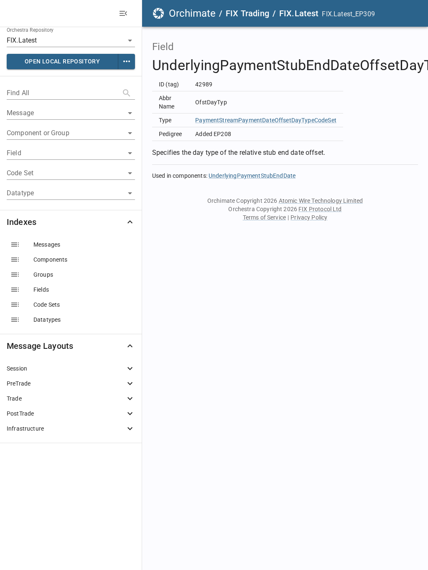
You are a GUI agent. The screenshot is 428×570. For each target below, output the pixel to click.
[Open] (130, 40)
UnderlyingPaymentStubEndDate (252, 175)
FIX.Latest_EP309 (348, 14)
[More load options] (126, 61)
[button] (71, 222)
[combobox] (59, 40)
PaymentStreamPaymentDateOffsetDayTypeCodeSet (265, 120)
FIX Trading (247, 13)
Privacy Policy (308, 217)
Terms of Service (264, 217)
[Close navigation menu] (123, 13)
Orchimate (192, 13)
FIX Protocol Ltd (319, 209)
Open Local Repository (62, 61)
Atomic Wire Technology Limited (321, 200)
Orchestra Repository (30, 30)
